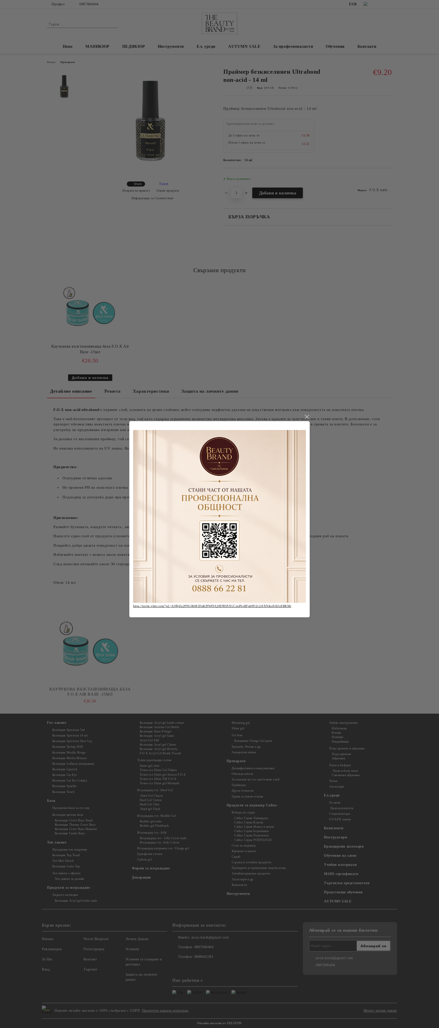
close (307, 417)
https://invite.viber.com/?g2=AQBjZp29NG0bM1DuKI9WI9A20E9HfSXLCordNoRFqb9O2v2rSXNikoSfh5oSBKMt (212, 606)
